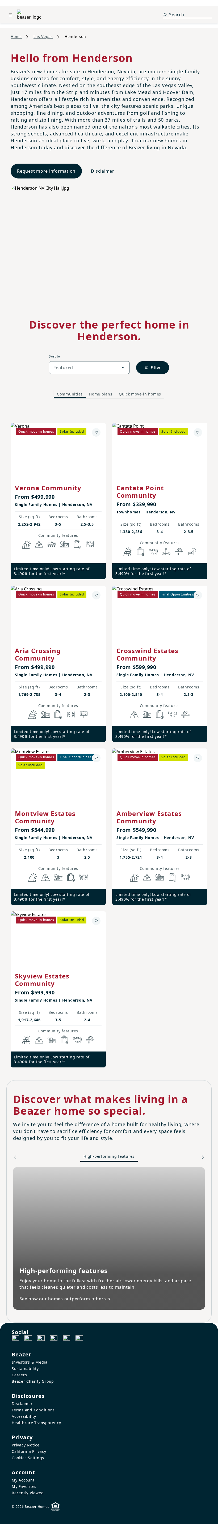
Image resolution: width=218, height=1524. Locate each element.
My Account (23, 1480)
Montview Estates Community (45, 817)
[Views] (39, 544)
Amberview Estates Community (149, 817)
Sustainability (25, 1368)
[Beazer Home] (29, 15)
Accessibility (24, 1416)
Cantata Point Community (140, 491)
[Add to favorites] (96, 432)
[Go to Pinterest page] (79, 1339)
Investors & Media (30, 1362)
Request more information (46, 171)
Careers (19, 1374)
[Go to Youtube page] (66, 1339)
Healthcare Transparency (36, 1422)
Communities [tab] (70, 394)
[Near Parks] (64, 544)
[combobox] (89, 367)
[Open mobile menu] (10, 15)
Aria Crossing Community (38, 654)
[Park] (191, 551)
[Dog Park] (83, 714)
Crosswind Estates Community (147, 654)
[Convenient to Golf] (166, 551)
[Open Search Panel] (165, 14)
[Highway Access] (179, 551)
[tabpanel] (109, 739)
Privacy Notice (26, 1445)
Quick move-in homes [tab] (140, 394)
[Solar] (26, 544)
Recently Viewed (28, 1492)
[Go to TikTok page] (41, 1339)
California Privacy (29, 1451)
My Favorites (24, 1486)
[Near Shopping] (77, 544)
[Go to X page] (53, 1339)
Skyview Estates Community (42, 980)
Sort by (55, 356)
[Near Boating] (52, 544)
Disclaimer (102, 171)
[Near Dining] (90, 544)
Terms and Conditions (33, 1409)
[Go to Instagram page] (28, 1339)
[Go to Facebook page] (15, 1339)
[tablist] (109, 394)
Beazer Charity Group (33, 1381)
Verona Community (48, 487)
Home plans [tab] (100, 394)
